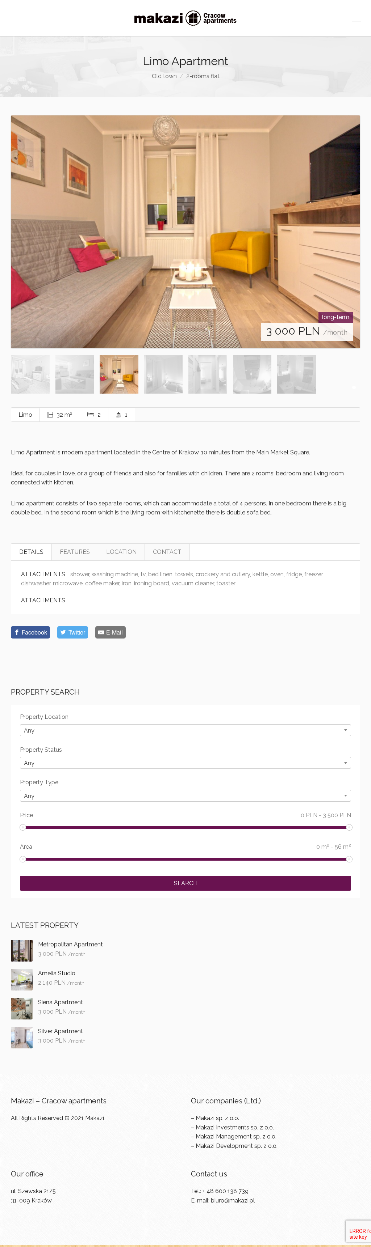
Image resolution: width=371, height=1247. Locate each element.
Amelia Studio (56, 973)
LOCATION (121, 551)
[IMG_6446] (185, 231)
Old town (164, 76)
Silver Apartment (60, 1031)
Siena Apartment (60, 1002)
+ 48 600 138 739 (226, 1191)
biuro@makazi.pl (233, 1200)
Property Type (39, 782)
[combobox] (185, 730)
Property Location (44, 716)
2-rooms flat (203, 76)
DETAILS (31, 551)
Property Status (41, 749)
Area (185, 846)
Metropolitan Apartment (70, 944)
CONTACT (167, 551)
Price (185, 815)
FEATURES (75, 551)
